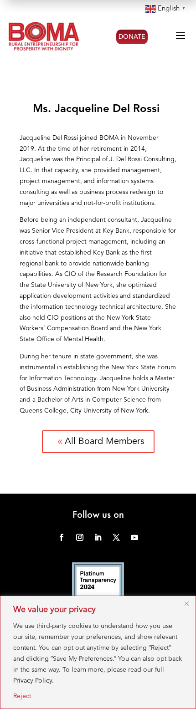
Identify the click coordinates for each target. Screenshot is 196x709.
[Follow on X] (116, 537)
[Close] (186, 603)
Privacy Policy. (33, 680)
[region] (98, 652)
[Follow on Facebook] (61, 537)
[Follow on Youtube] (134, 537)
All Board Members (100, 441)
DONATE (132, 37)
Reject (22, 696)
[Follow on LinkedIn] (98, 537)
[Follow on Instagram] (79, 537)
